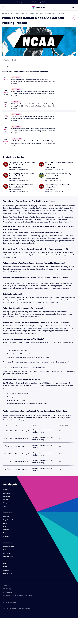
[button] (5, 66)
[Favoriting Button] (74, 18)
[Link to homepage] (39, 7)
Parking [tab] (15, 60)
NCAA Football (19, 13)
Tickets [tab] (6, 60)
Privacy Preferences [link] (9, 602)
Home (4, 13)
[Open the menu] (3, 7)
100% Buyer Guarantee (47, 2)
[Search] (73, 7)
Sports (9, 13)
